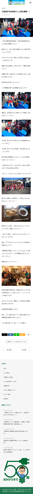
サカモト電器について (9, 390)
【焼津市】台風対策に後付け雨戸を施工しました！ (15, 432)
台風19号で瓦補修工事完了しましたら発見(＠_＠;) (15, 441)
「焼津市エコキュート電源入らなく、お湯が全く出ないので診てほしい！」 (16, 413)
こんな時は (6, 373)
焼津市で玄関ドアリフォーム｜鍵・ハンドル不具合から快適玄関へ (16, 451)
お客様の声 (6, 385)
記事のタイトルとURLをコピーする (16, 341)
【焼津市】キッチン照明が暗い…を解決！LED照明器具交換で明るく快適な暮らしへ (16, 423)
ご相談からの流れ (8, 377)
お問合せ (5, 398)
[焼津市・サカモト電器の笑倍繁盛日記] (16, 2)
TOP (4, 368)
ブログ (3, 8)
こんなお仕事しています (9, 381)
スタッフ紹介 (7, 394)
